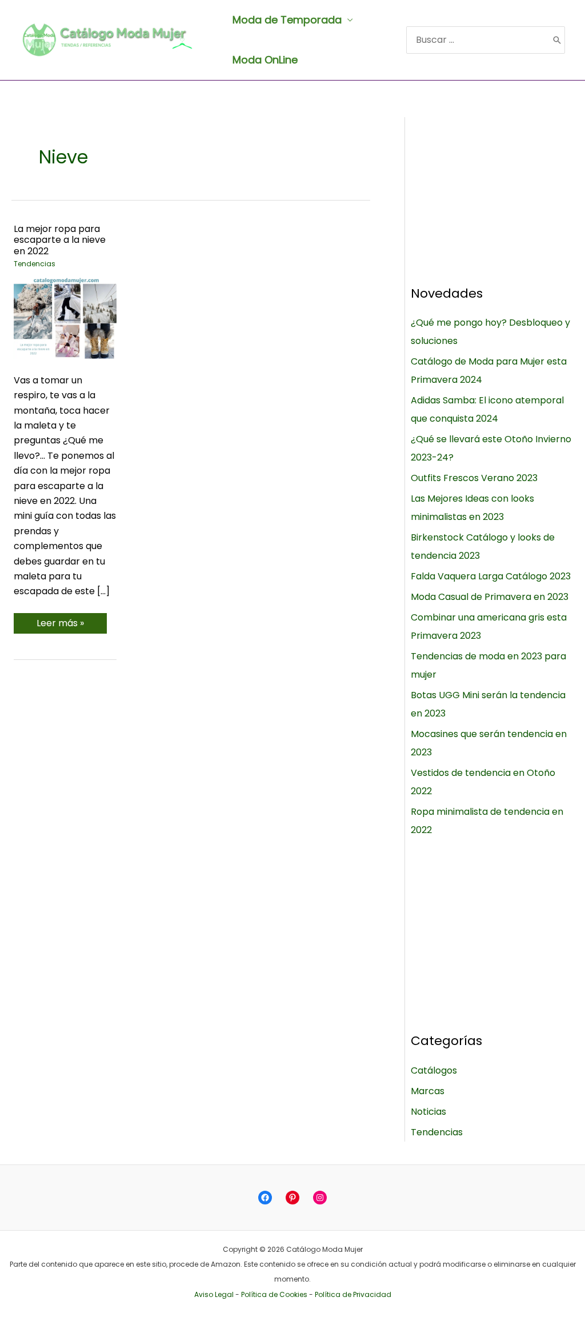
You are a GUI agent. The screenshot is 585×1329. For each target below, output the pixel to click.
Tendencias (34, 264)
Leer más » (60, 625)
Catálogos (434, 1070)
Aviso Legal (214, 1294)
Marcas (427, 1091)
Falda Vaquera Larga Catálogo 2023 (491, 576)
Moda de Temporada (287, 20)
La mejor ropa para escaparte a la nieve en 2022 (60, 240)
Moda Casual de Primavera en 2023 (489, 596)
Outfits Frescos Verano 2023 (474, 478)
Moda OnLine (265, 60)
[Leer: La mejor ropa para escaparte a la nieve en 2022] (65, 317)
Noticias (428, 1111)
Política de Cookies (274, 1294)
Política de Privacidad (353, 1294)
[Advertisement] (492, 188)
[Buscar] (557, 40)
